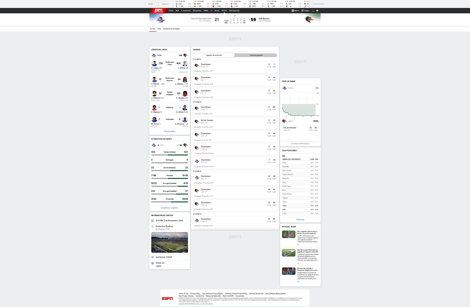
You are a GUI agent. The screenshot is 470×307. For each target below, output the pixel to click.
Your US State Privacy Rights (212, 294)
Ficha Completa (169, 131)
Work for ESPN (228, 296)
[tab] (214, 55)
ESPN (158, 10)
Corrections (239, 296)
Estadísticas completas (169, 208)
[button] (313, 11)
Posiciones (300, 219)
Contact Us (200, 296)
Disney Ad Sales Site (213, 296)
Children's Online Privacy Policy (236, 294)
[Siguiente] (310, 4)
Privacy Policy (195, 294)
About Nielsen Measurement (275, 294)
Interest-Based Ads (256, 294)
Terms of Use (183, 294)
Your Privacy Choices (186, 296)
